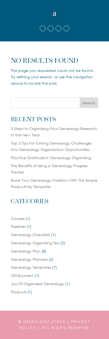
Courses (18, 218)
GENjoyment (22, 275)
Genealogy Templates (31, 267)
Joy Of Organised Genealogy (37, 283)
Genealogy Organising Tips (35, 242)
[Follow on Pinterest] (58, 28)
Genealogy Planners (29, 259)
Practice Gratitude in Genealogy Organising (51, 157)
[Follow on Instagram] (50, 28)
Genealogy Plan (25, 251)
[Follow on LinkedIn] (66, 28)
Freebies (18, 226)
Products (18, 291)
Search (89, 102)
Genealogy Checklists (30, 234)
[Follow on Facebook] (43, 28)
